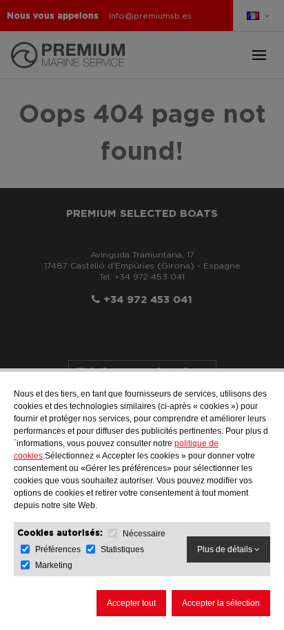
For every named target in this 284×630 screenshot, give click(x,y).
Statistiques (122, 549)
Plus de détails (225, 549)
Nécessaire (144, 533)
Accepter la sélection (221, 603)
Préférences (59, 549)
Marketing (53, 565)
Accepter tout (131, 603)
